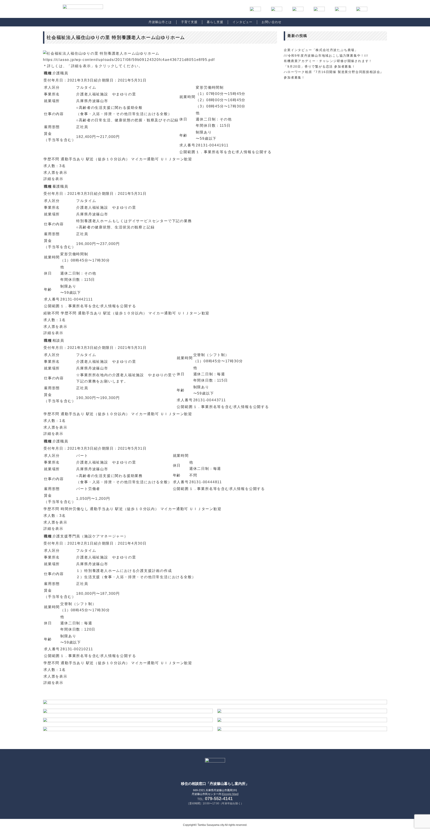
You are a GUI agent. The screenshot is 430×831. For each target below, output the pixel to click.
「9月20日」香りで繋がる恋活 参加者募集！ (319, 66)
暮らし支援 (215, 22)
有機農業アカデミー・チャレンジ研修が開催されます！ (328, 61)
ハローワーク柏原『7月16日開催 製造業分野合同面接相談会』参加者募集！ (334, 74)
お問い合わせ (272, 22)
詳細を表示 (53, 179)
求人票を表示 (55, 172)
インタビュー (242, 22)
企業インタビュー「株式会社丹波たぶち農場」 (321, 50)
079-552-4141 (219, 798)
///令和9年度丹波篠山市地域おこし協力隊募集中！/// (326, 55)
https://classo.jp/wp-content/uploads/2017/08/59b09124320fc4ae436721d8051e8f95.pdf (129, 60)
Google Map (230, 794)
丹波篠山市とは (160, 22)
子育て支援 (189, 22)
